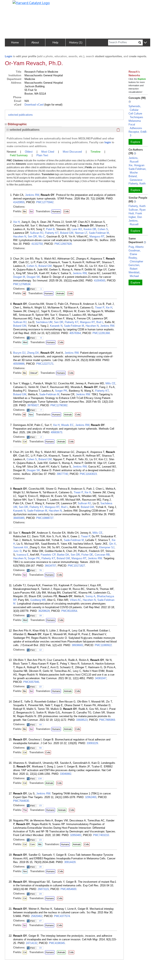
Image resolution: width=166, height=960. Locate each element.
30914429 (70, 862)
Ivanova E (23, 554)
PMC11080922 (103, 645)
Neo (31, 414)
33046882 (65, 773)
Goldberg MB (38, 599)
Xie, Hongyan (136, 165)
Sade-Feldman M (99, 232)
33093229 (92, 743)
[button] (145, 42)
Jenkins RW (32, 194)
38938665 (77, 645)
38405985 (18, 517)
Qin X (112, 543)
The (25, 810)
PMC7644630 (21, 800)
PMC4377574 (62, 916)
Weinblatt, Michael (134, 274)
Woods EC (67, 425)
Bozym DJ (19, 352)
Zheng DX (33, 352)
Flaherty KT (52, 232)
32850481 (75, 835)
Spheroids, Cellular (135, 108)
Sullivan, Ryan (137, 209)
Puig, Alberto (136, 246)
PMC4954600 (68, 889)
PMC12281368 (101, 333)
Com (32, 844)
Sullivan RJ (36, 232)
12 (40, 650)
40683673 (56, 432)
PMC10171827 (76, 565)
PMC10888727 (44, 517)
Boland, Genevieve (135, 178)
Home (15, 42)
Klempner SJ (106, 547)
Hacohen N (19, 236)
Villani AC (75, 599)
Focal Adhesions (135, 126)
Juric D (17, 551)
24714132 (31, 943)
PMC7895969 (107, 719)
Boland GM (66, 232)
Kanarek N (56, 325)
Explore (135, 141)
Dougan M (19, 276)
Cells (66, 211)
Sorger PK (61, 390)
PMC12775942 (44, 202)
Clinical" (33, 373)
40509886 (18, 363)
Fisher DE (87, 554)
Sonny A (90, 596)
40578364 (75, 333)
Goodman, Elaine (135, 252)
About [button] (35, 42)
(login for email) (53, 104)
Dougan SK (33, 276)
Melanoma (135, 120)
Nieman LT (81, 232)
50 (40, 748)
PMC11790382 (58, 405)
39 (40, 615)
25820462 (36, 916)
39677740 (62, 473)
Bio (24, 211)
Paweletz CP (48, 554)
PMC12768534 (21, 284)
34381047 (100, 678)
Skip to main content (17, 5)
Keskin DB (90, 229)
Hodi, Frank (135, 213)
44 (40, 724)
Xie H (16, 221)
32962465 (90, 797)
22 (40, 686)
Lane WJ (77, 229)
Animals (60, 293)
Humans (56, 211)
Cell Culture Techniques (136, 115)
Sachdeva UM (44, 322)
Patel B (50, 229)
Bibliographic (17, 124)
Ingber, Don (135, 217)
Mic (40, 844)
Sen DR (32, 236)
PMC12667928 (63, 243)
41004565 (99, 280)
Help (55, 42)
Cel (24, 441)
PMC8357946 (31, 681)
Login (8, 56)
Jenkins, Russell (133, 159)
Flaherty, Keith (137, 183)
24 (40, 894)
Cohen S (103, 229)
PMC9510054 (69, 610)
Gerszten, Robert (134, 267)
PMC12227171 (44, 363)
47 (40, 921)
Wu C (41, 236)
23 (40, 805)
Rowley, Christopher (136, 259)
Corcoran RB (102, 554)
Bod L (99, 322)
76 (40, 570)
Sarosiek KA (20, 547)
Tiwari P (99, 307)
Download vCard (34, 104)
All (24, 293)
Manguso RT (96, 236)
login (107, 142)
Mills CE (110, 383)
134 (40, 778)
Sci (31, 211)
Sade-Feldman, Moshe (137, 170)
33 (40, 948)
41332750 (37, 243)
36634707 (50, 565)
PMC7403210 (101, 835)
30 (40, 867)
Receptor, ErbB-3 (138, 133)
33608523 (81, 719)
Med (25, 342)
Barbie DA (63, 554)
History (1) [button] (75, 42)
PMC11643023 (88, 473)
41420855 (18, 202)
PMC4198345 (57, 943)
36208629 (44, 610)
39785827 (33, 405)
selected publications (20, 114)
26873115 (43, 889)
